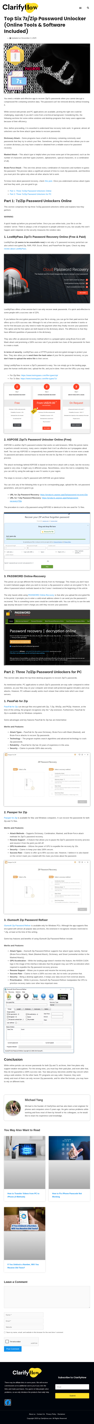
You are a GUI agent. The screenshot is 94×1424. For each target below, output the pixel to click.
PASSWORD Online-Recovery (41, 595)
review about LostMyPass (15, 249)
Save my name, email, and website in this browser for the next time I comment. (35, 1332)
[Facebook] (8, 1402)
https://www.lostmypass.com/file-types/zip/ (39, 375)
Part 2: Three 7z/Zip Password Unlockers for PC (30, 194)
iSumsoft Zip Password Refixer (17, 925)
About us (32, 1414)
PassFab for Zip (11, 707)
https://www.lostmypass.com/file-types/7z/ (39, 379)
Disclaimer (61, 1414)
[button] (80, 8)
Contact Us (41, 1414)
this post (48, 181)
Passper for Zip (10, 818)
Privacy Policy (51, 1414)
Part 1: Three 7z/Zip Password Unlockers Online (30, 191)
